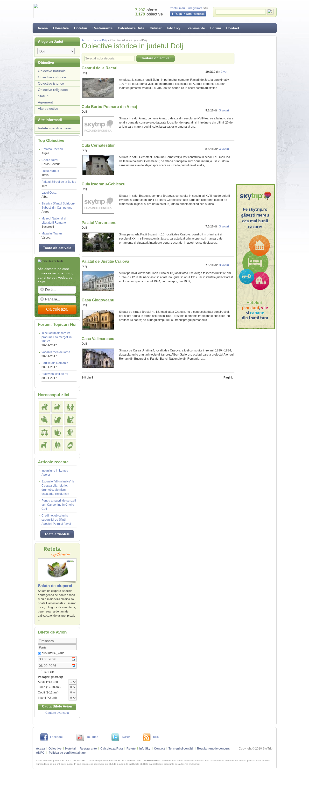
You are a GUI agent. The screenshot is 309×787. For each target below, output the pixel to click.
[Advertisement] (255, 109)
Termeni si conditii (181, 748)
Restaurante (102, 28)
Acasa (43, 28)
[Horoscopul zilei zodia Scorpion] (57, 432)
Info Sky (173, 28)
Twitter (125, 737)
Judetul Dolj (99, 40)
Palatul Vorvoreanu (99, 223)
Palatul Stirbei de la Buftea (59, 184)
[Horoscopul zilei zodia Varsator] (57, 445)
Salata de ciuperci (55, 585)
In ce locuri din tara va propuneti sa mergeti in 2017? (57, 337)
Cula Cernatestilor (98, 145)
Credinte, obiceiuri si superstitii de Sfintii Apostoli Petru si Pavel (56, 519)
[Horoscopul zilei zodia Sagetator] (70, 432)
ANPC (40, 752)
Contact (232, 28)
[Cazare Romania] (255, 256)
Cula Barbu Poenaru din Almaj (109, 107)
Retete (131, 748)
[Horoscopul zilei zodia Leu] (57, 419)
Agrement (45, 102)
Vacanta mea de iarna (56, 352)
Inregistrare (195, 8)
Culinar (156, 28)
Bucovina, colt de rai (55, 374)
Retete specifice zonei (54, 128)
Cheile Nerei (51, 162)
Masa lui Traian (52, 235)
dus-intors (48, 653)
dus (61, 653)
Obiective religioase (53, 90)
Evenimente (195, 28)
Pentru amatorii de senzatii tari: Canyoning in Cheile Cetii (59, 504)
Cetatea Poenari (52, 151)
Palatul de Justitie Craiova (105, 261)
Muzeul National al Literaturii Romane (54, 222)
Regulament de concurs (213, 748)
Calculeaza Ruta (131, 28)
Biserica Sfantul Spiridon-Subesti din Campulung (58, 207)
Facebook (56, 737)
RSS (156, 737)
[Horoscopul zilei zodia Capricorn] (44, 445)
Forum (215, 28)
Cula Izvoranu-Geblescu (104, 184)
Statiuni (43, 96)
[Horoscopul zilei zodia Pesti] (70, 445)
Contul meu (177, 8)
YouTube (92, 737)
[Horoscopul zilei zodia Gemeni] (70, 407)
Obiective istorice (51, 83)
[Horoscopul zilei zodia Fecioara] (70, 419)
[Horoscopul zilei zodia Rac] (44, 419)
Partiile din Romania (55, 363)
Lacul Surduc (50, 173)
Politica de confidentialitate (67, 752)
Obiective (61, 28)
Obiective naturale (52, 71)
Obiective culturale (52, 77)
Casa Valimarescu (98, 339)
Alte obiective (48, 108)
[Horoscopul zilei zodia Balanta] (44, 432)
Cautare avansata (57, 712)
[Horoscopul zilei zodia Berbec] (44, 407)
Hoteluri (80, 28)
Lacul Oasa (49, 194)
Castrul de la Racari (99, 68)
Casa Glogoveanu (98, 300)
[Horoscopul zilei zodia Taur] (57, 407)
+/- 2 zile (49, 672)
